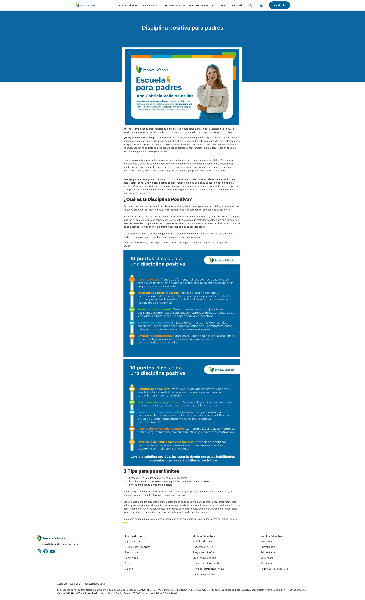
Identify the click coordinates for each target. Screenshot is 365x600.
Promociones (219, 5)
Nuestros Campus (198, 5)
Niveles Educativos (175, 5)
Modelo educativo (151, 5)
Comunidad (235, 5)
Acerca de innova (128, 5)
